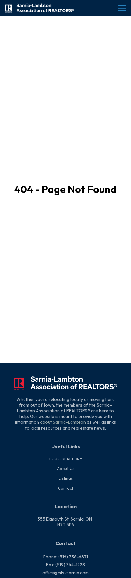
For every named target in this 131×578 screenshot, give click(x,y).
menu (122, 8)
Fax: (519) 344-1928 (65, 565)
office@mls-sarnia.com (65, 572)
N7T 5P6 (65, 525)
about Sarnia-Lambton (63, 422)
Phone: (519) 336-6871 (65, 557)
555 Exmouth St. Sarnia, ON (66, 519)
